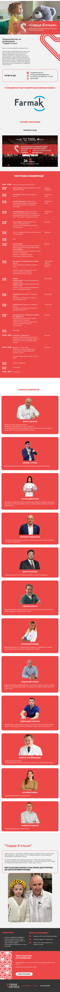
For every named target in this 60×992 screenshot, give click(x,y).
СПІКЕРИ (35, 985)
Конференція (26, 985)
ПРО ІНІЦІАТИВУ (45, 985)
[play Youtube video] (30, 151)
